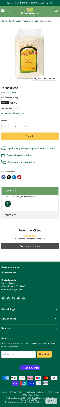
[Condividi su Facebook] (3, 177)
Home (4, 21)
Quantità (5, 121)
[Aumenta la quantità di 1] (25, 126)
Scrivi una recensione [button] (30, 246)
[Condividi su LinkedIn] (14, 177)
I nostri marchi (15, 21)
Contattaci (55, 392)
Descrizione (11, 190)
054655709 (10, 272)
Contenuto (10, 215)
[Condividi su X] (9, 177)
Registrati (44, 354)
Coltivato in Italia (31, 21)
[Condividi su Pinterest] (19, 177)
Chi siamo (5, 392)
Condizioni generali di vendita (37, 392)
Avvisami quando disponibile (13, 113)
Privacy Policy (17, 392)
